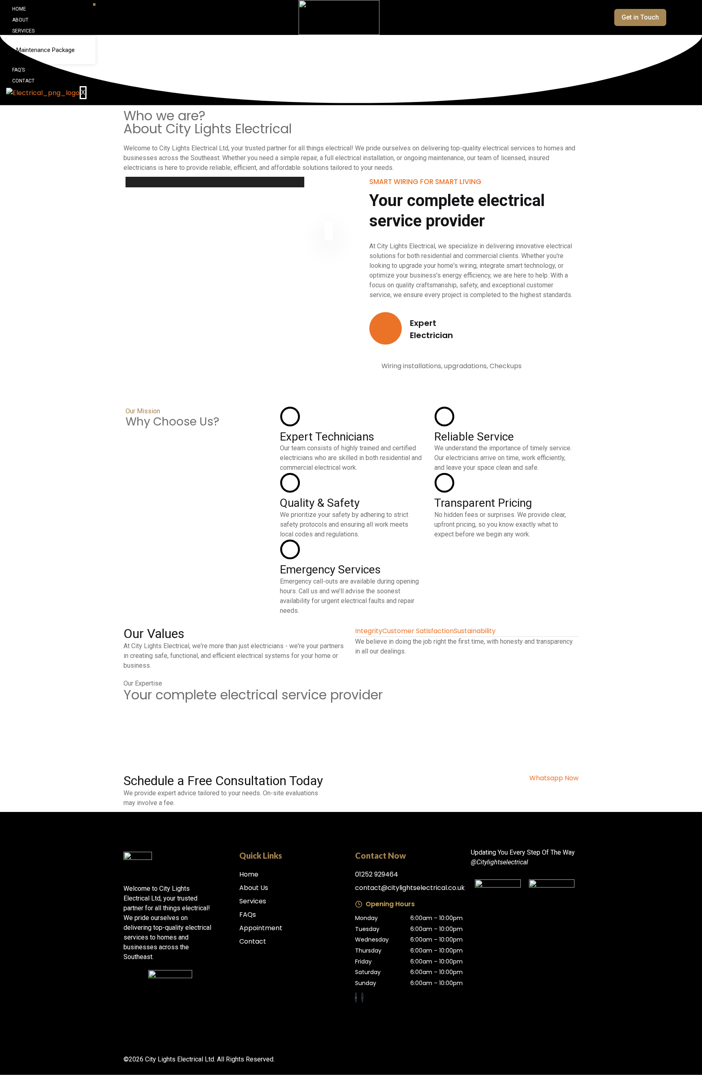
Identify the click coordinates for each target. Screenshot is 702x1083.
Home (19, 9)
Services (23, 31)
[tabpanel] (466, 646)
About (20, 20)
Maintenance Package (45, 50)
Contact (23, 81)
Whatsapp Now (553, 778)
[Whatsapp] (362, 997)
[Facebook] (356, 997)
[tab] (368, 631)
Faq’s (18, 70)
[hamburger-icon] (94, 4)
